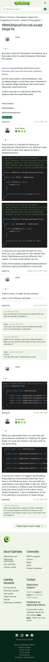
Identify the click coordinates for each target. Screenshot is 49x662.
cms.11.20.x (7, 117)
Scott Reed (20, 128)
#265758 (6, 305)
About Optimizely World (24, 645)
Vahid (17, 37)
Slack (29, 565)
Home (3, 17)
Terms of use (24, 650)
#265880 (6, 500)
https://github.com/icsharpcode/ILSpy (20, 478)
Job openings (9, 564)
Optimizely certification (9, 560)
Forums (11, 17)
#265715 (5, 271)
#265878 (6, 413)
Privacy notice (24, 647)
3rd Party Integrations (24, 657)
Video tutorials (10, 596)
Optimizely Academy (13, 602)
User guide (8, 593)
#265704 (6, 122)
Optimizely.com (10, 556)
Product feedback (34, 568)
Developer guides (11, 590)
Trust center (24, 652)
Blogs (29, 562)
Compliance (24, 655)
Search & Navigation (31, 20)
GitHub (7, 599)
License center (10, 567)
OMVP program (33, 556)
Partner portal (10, 587)
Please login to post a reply (30, 526)
